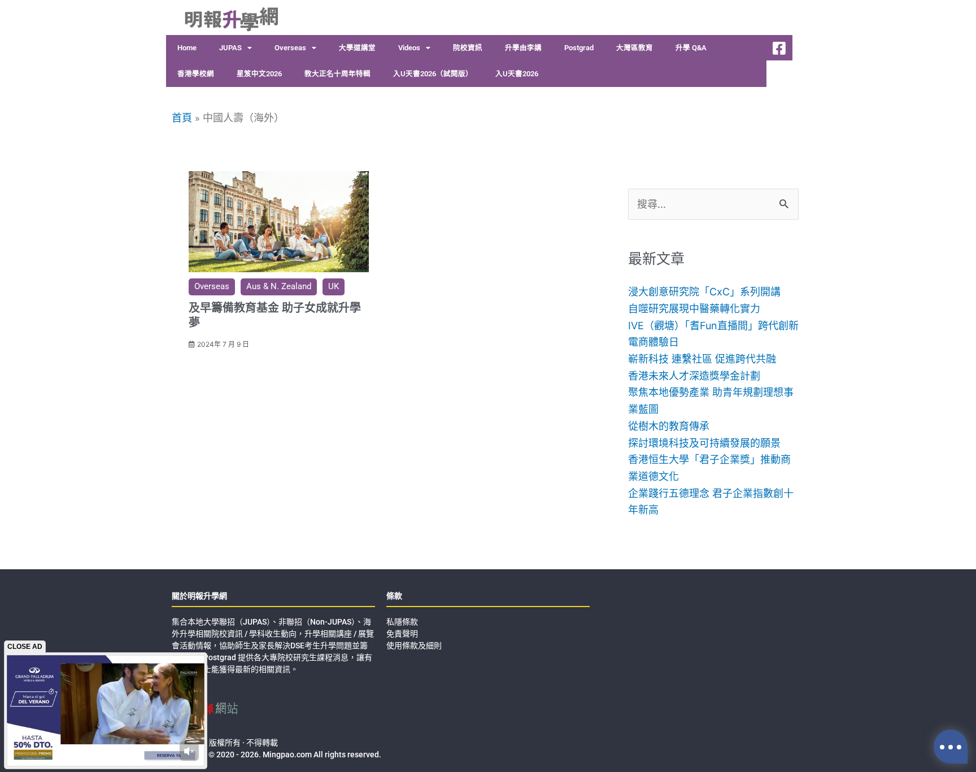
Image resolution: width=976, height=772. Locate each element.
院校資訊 (467, 47)
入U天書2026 (516, 73)
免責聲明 (402, 633)
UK (333, 286)
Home (187, 47)
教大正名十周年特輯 (337, 73)
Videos (409, 47)
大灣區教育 (634, 47)
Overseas (290, 47)
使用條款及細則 (414, 645)
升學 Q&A (691, 47)
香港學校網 (195, 73)
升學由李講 (523, 47)
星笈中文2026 (259, 73)
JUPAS (230, 47)
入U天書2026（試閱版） (433, 73)
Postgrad (579, 47)
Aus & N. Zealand (278, 286)
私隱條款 (402, 621)
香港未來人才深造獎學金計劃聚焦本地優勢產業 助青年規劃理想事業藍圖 (711, 392)
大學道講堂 (357, 47)
